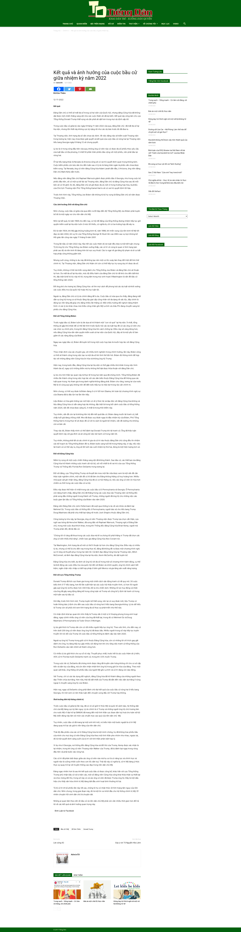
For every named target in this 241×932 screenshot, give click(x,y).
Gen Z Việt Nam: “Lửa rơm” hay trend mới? (165, 172)
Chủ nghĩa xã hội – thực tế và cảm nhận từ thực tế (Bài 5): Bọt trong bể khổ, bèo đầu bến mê (167, 181)
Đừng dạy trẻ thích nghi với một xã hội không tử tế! (167, 120)
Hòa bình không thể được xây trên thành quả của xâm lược (167, 141)
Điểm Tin (121, 24)
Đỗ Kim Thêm (76, 829)
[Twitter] (69, 89)
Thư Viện (133, 24)
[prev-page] (55, 908)
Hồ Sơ (111, 24)
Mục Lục (165, 24)
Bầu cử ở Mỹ (65, 829)
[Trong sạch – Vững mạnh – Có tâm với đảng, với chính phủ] (67, 889)
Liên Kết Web (153, 226)
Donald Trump (88, 829)
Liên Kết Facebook (155, 245)
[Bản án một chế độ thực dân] (97, 889)
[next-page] (59, 908)
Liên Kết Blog (153, 235)
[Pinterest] (80, 89)
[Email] (90, 89)
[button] (185, 24)
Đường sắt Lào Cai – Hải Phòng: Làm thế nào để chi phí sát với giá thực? (167, 130)
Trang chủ (57, 31)
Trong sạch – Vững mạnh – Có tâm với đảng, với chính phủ (167, 101)
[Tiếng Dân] (120, 10)
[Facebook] (59, 89)
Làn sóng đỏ (58, 843)
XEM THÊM (78, 875)
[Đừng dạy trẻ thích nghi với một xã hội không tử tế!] (127, 889)
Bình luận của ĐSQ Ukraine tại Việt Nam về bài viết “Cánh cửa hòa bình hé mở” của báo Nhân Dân (166, 153)
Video (175, 24)
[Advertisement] (120, 51)
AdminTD (59, 83)
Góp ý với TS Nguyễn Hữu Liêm (128, 843)
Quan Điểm (82, 24)
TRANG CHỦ (68, 24)
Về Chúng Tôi (149, 24)
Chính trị (66, 31)
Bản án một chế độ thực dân (94, 901)
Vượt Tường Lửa (155, 72)
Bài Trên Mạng (98, 24)
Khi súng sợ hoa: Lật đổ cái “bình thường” (164, 164)
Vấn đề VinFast (154, 191)
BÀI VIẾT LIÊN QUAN (63, 875)
